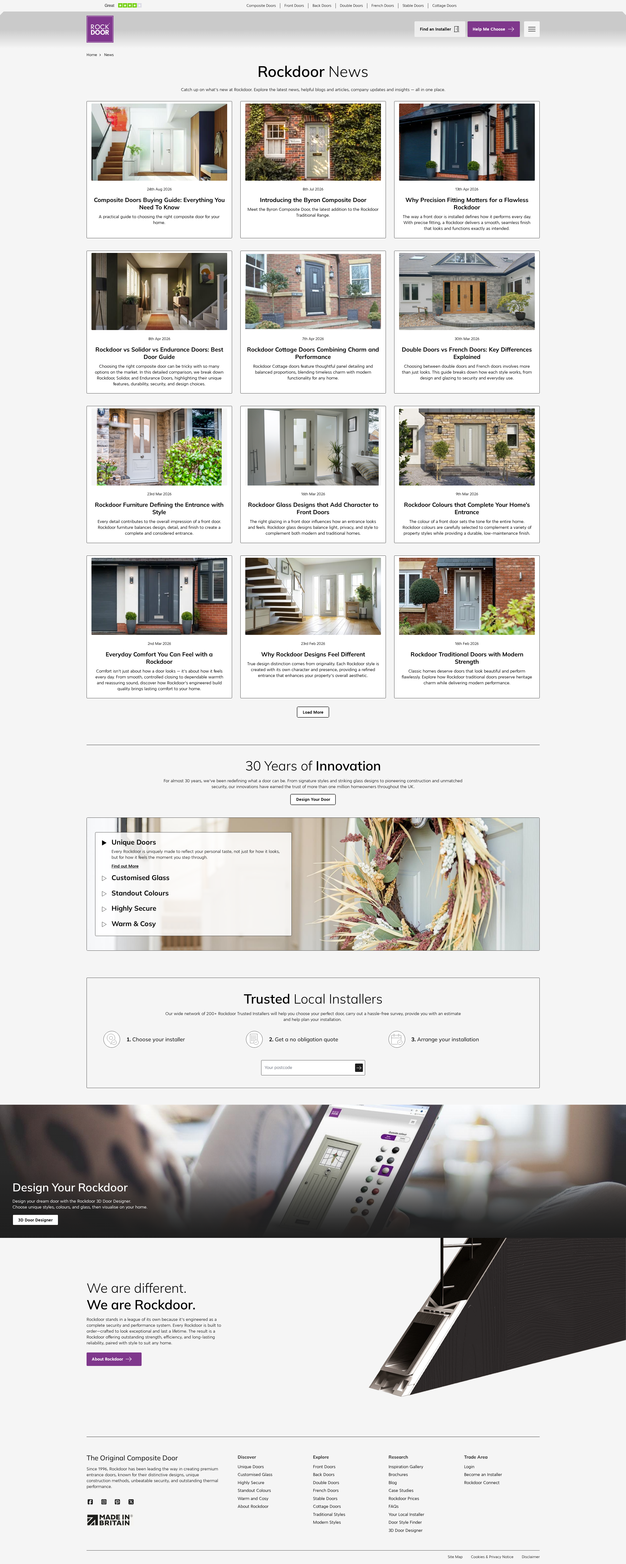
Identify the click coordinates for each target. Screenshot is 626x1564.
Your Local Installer (406, 1514)
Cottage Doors (444, 5)
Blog (393, 1482)
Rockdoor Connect (482, 1482)
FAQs (394, 1506)
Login (469, 1466)
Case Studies (401, 1490)
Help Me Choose (489, 29)
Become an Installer (483, 1474)
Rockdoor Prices (404, 1498)
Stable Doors (413, 5)
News (109, 55)
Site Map (455, 1557)
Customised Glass (254, 1474)
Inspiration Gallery (406, 1466)
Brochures (398, 1474)
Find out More (124, 866)
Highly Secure (250, 1482)
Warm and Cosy (252, 1498)
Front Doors (294, 5)
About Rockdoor (107, 1359)
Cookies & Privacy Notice (492, 1557)
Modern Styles (327, 1522)
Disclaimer (531, 1557)
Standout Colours (254, 1490)
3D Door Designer (406, 1530)
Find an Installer (435, 29)
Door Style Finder (405, 1522)
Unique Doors (250, 1466)
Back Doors (322, 5)
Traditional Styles (329, 1514)
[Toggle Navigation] (532, 29)
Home (92, 55)
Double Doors (351, 5)
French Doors (382, 5)
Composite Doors (261, 5)
